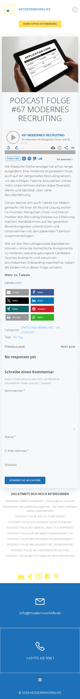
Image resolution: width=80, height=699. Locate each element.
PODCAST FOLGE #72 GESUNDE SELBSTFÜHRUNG (40, 522)
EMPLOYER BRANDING (37, 327)
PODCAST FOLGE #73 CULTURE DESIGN (40, 516)
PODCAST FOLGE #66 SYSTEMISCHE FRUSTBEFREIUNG (40, 556)
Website (11, 465)
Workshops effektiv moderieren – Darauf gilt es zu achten (40, 501)
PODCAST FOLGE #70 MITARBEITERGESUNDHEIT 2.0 (40, 533)
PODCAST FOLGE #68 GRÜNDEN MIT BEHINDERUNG (40, 544)
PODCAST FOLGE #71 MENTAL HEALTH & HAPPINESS (40, 527)
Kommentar (15, 391)
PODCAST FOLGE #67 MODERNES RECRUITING (40, 550)
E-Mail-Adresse (17, 451)
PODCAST (28, 332)
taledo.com (13, 283)
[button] (17, 292)
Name (10, 437)
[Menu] (75, 9)
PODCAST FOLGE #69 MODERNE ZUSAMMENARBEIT (40, 539)
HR (57, 327)
